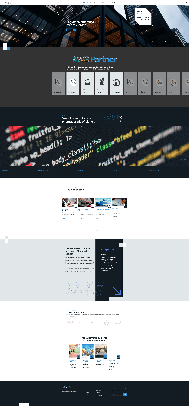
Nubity (64, 401)
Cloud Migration (4, 168)
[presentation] (59, 209)
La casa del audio (66, 210)
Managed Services (80, 168)
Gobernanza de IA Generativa (99, 396)
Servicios (89, 2)
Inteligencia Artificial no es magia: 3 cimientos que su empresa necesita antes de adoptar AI (87, 366)
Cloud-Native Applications (6, 170)
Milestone (110, 360)
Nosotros (96, 2)
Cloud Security (154, 168)
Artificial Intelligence (72, 360)
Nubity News (115, 360)
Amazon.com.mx (99, 210)
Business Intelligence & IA (44, 170)
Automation (71, 361)
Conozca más (93, 97)
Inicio (84, 2)
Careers (102, 2)
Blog (107, 2)
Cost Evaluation (117, 170)
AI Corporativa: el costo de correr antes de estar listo (74, 366)
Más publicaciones (93, 372)
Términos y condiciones (98, 390)
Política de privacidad (98, 393)
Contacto (113, 2)
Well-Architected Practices (119, 168)
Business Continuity (155, 170)
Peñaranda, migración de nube (119, 210)
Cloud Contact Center (43, 168)
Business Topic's (72, 362)
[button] (117, 69)
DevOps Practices (80, 170)
